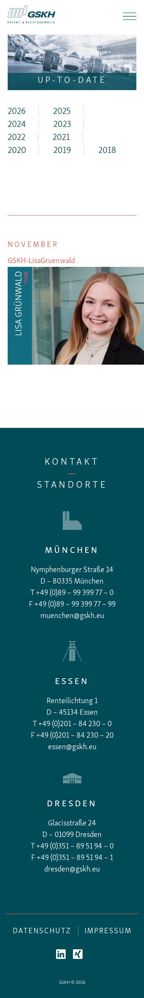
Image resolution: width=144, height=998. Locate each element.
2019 (62, 150)
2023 (62, 124)
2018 (107, 150)
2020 (17, 150)
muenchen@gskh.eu (72, 616)
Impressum (108, 931)
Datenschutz (42, 931)
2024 (17, 124)
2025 (62, 111)
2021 (61, 137)
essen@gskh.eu (72, 747)
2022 (16, 137)
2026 (17, 111)
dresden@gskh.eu (72, 869)
